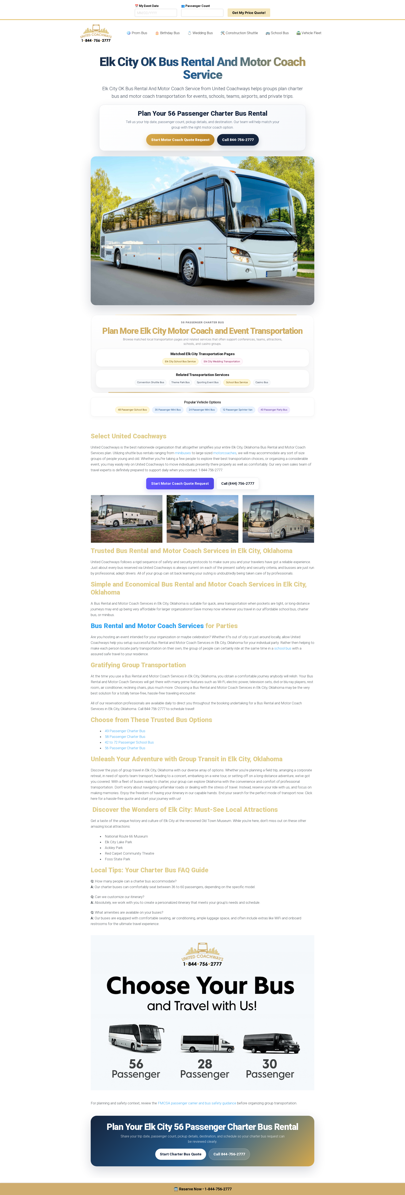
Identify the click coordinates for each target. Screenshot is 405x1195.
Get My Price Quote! (249, 13)
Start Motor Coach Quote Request (180, 140)
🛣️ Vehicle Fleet (308, 33)
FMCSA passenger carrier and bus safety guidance (197, 1103)
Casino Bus (261, 382)
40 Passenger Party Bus (274, 409)
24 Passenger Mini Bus (202, 409)
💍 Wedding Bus (200, 33)
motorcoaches (224, 453)
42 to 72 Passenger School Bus (129, 742)
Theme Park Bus (180, 382)
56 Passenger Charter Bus (125, 748)
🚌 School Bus (277, 33)
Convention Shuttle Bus (150, 382)
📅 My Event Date (147, 6)
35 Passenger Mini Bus (168, 409)
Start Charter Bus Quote (180, 1154)
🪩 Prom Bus (136, 33)
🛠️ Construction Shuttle (239, 33)
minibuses (183, 453)
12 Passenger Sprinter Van (237, 409)
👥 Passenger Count (195, 6)
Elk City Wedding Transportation (222, 361)
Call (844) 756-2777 (237, 483)
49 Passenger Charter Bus (125, 731)
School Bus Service (237, 382)
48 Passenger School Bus (132, 409)
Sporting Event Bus (208, 382)
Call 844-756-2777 (238, 140)
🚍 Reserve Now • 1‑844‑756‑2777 (203, 1189)
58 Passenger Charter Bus (125, 736)
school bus (282, 648)
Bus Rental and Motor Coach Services (147, 626)
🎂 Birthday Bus (167, 33)
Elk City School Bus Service (180, 361)
